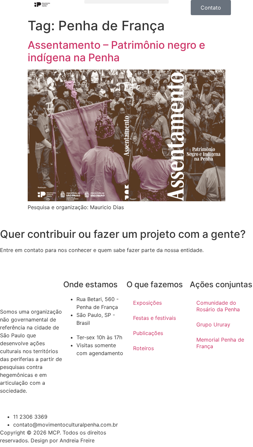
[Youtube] (153, 437)
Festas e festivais (154, 318)
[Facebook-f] (171, 437)
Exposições (147, 302)
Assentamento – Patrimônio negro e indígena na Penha (116, 51)
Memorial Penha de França (220, 342)
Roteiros (143, 348)
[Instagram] (134, 437)
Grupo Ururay (213, 324)
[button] (126, 2)
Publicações (148, 333)
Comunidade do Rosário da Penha (218, 306)
